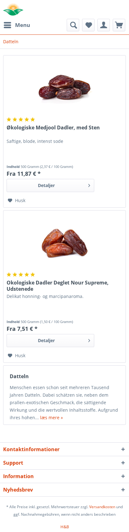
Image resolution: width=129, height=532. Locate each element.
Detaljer (46, 185)
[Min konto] (103, 25)
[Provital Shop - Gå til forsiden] (13, 9)
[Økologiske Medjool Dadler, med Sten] (64, 87)
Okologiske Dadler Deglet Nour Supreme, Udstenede (58, 285)
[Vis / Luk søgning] (73, 25)
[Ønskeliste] (88, 25)
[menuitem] (16, 25)
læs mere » (51, 417)
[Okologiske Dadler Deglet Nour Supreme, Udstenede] (64, 242)
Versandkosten (102, 506)
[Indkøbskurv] (119, 25)
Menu (22, 25)
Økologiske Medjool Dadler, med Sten (53, 127)
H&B (64, 526)
